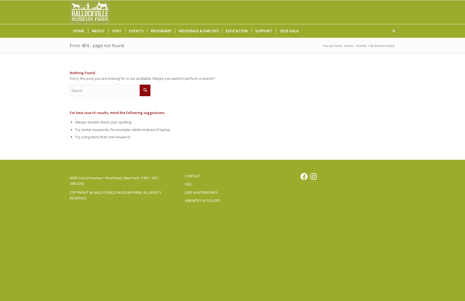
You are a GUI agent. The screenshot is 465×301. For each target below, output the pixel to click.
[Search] (392, 31)
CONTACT (192, 176)
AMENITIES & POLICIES (202, 200)
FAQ (188, 184)
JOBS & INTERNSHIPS (201, 192)
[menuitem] (79, 31)
